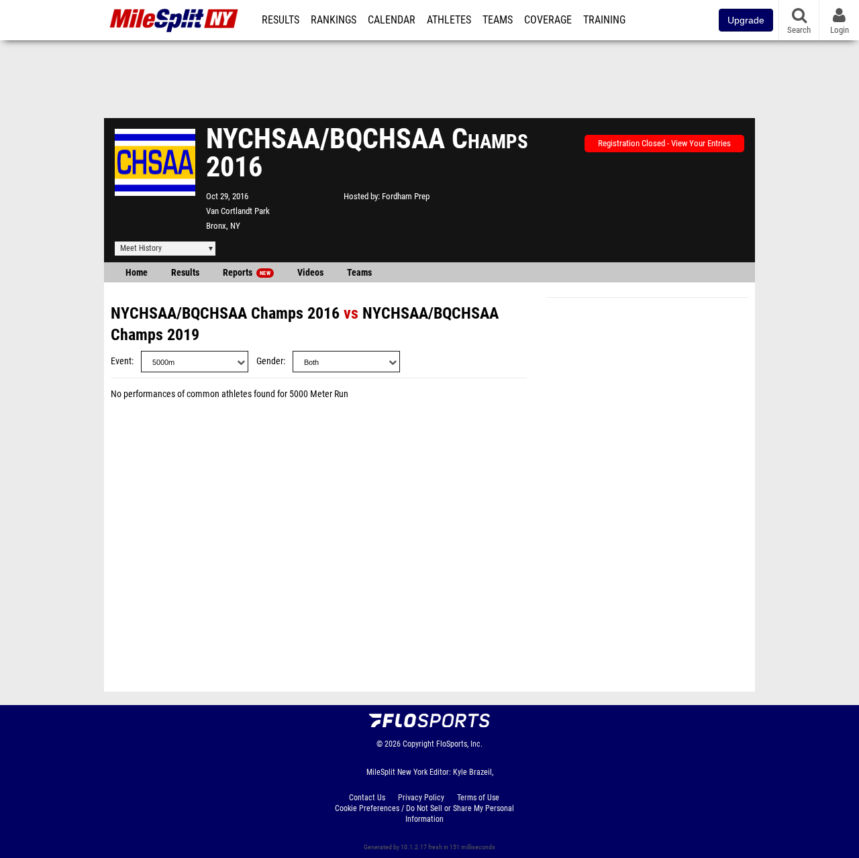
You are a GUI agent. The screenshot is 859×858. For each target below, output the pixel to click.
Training (604, 20)
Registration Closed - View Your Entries (664, 143)
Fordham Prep (406, 196)
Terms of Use (478, 797)
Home (136, 272)
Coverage (548, 20)
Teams (498, 20)
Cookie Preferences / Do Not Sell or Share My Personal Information (424, 814)
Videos (310, 272)
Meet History (141, 248)
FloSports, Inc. (459, 744)
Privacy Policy (421, 797)
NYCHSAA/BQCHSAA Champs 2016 (225, 313)
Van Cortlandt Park (238, 211)
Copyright (418, 744)
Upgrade (745, 20)
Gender (269, 361)
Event (121, 361)
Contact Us (367, 797)
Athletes (449, 20)
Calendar (391, 20)
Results (280, 20)
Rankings (333, 20)
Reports (246, 272)
